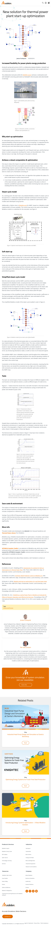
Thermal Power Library (9, 533)
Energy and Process (8, 608)
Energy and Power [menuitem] (30, 857)
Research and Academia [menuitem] (31, 866)
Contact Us (8, 916)
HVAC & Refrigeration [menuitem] (30, 860)
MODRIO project (27, 75)
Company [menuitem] (28, 871)
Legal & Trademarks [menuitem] (28, 923)
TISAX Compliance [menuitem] (44, 923)
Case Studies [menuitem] (5, 878)
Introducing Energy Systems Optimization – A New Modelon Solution (25, 823)
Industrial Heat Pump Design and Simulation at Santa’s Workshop (25, 735)
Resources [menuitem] (5, 871)
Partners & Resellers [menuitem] (30, 878)
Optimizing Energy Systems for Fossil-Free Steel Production (25, 779)
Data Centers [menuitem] (28, 854)
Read (25, 743)
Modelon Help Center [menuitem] (7, 875)
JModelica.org (23, 205)
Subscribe (24, 685)
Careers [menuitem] (27, 887)
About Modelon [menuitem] (29, 875)
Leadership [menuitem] (28, 881)
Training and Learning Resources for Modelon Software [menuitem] (12, 894)
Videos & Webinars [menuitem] (6, 887)
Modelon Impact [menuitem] (5, 848)
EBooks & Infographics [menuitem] (7, 890)
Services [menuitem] (4, 863)
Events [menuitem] (3, 884)
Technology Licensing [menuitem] (6, 860)
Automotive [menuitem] (28, 851)
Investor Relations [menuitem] (29, 884)
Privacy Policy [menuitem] (37, 923)
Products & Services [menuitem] (8, 844)
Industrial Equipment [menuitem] (30, 863)
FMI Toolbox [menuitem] (4, 854)
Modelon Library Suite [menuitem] (7, 851)
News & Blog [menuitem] (5, 881)
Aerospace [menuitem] (28, 848)
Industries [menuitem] (29, 844)
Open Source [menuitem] (5, 857)
